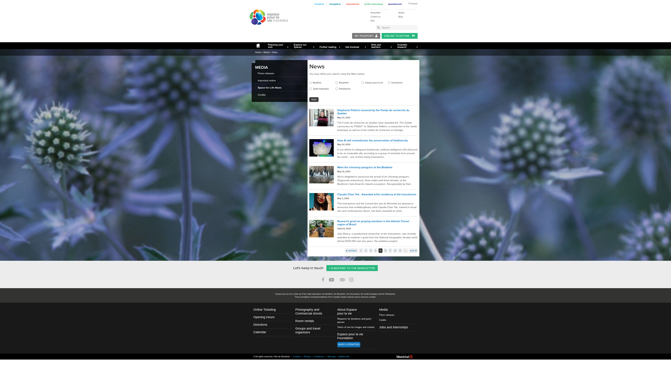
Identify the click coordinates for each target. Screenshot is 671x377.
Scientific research (402, 45)
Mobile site (344, 356)
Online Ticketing (397, 36)
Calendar (259, 332)
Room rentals (304, 321)
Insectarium (352, 4)
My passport (364, 36)
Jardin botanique (374, 4)
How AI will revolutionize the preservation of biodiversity (372, 140)
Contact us (375, 17)
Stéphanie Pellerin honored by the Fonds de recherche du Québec (373, 112)
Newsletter (375, 13)
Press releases (266, 73)
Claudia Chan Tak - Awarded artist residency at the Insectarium (376, 194)
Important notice (267, 80)
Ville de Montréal (405, 356)
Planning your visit (275, 45)
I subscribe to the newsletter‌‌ (352, 268)
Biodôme (319, 4)
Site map (331, 356)
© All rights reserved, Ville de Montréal (271, 356)
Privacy (307, 356)
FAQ (372, 21)
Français (413, 3)
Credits (262, 94)
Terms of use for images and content (355, 327)
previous (352, 250)
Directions (260, 324)
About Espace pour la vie (347, 311)
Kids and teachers (376, 45)
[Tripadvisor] (342, 278)
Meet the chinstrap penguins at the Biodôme (364, 167)
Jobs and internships (393, 327)
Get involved (352, 47)
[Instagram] (352, 279)
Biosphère (335, 4)
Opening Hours (264, 317)
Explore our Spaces (300, 45)
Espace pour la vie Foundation (350, 336)
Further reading (328, 47)
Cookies (297, 356)
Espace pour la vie (374, 83)
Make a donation (348, 344)
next (412, 250)
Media (401, 13)
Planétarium (395, 4)
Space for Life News (270, 87)
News (274, 52)
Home (258, 45)
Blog (400, 17)
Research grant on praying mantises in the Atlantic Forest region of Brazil (373, 223)
